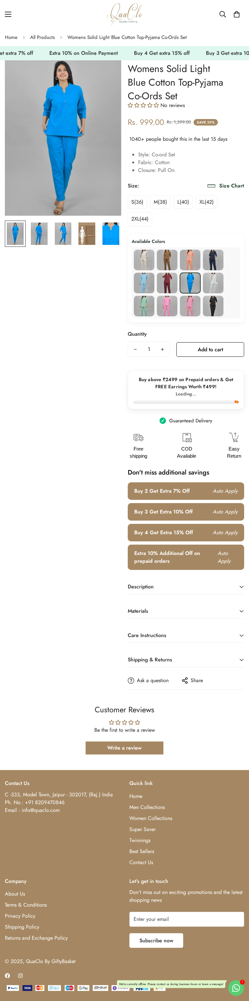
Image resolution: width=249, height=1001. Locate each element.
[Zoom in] (107, 74)
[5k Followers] (20, 975)
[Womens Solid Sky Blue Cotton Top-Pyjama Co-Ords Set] (144, 283)
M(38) (160, 202)
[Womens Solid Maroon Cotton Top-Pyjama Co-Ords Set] (167, 283)
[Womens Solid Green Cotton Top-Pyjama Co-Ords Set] (144, 306)
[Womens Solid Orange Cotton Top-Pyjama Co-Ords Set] (190, 260)
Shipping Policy (22, 927)
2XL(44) (139, 219)
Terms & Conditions (26, 905)
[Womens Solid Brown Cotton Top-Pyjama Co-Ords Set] (167, 260)
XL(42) (206, 202)
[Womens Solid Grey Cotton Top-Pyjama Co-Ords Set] (213, 283)
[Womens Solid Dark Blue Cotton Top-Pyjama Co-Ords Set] (213, 260)
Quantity (137, 334)
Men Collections (147, 807)
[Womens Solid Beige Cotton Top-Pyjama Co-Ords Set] (144, 260)
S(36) (137, 202)
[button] (236, 14)
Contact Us (141, 862)
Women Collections (150, 818)
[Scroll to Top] (236, 965)
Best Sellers (141, 851)
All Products (42, 37)
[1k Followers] (7, 975)
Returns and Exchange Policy (36, 938)
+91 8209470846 (45, 802)
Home (11, 37)
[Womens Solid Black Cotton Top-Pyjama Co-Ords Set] (213, 306)
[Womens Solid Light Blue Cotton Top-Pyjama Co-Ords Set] (190, 283)
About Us (15, 894)
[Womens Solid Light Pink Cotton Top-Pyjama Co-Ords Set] (190, 306)
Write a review (124, 748)
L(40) (183, 202)
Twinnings (139, 840)
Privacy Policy (20, 916)
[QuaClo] (124, 14)
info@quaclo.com (41, 810)
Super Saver (142, 829)
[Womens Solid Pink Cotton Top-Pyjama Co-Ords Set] (167, 306)
